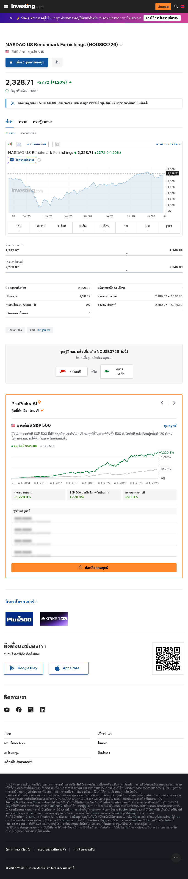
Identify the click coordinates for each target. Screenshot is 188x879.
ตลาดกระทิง (120, 371)
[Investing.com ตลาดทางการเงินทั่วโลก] (26, 6)
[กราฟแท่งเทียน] (10, 144)
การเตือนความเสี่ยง (84, 849)
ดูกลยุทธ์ (170, 425)
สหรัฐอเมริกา (44, 330)
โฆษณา (102, 743)
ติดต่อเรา (104, 752)
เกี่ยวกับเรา (105, 734)
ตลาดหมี (75, 371)
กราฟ (23, 121)
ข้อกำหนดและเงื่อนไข (18, 849)
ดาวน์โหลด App (14, 743)
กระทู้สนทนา (42, 121)
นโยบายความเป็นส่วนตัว (52, 849)
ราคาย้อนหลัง (28, 133)
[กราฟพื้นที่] (18, 144)
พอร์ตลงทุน (11, 752)
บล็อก (7, 734)
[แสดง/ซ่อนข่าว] (57, 144)
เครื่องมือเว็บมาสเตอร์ (18, 762)
